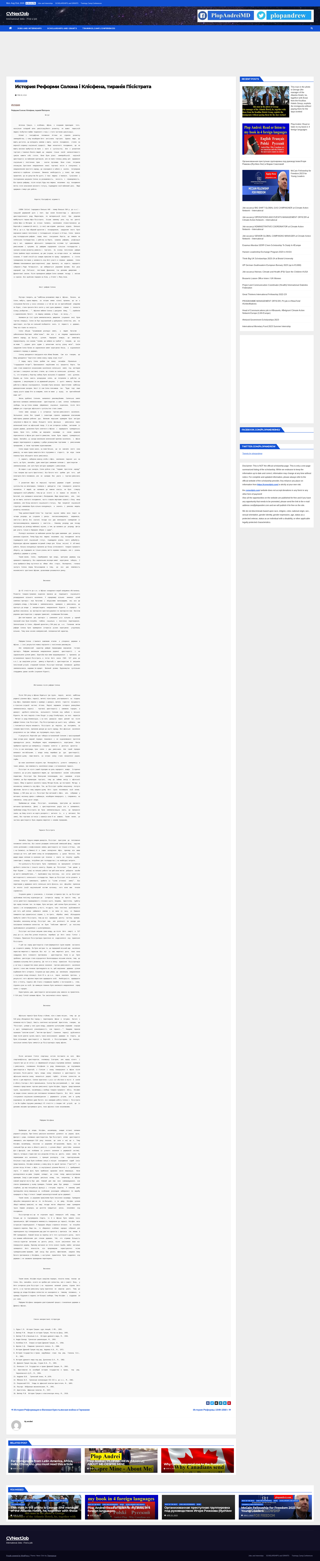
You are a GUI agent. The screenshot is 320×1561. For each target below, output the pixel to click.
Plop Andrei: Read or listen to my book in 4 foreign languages (119, 1509)
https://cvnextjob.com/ (268, 484)
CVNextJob (17, 13)
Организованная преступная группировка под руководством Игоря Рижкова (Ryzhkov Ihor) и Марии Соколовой (198, 1511)
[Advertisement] (160, 50)
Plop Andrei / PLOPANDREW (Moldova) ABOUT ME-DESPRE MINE (115, 1462)
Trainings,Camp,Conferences (91, 3)
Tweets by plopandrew (252, 453)
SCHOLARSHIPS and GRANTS (66, 3)
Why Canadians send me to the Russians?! (195, 1464)
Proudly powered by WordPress (18, 1556)
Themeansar (51, 1556)
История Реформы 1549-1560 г (211, 1409)
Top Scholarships (17, 1504)
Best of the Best (17, 1500)
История (15, 105)
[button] (312, 28)
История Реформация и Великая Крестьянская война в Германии (51, 1409)
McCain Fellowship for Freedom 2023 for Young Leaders (270, 1509)
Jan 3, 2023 (248, 1515)
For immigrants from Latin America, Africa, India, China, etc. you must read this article (42, 1462)
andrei (30, 1421)
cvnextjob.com (253, 490)
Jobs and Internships (45, 3)
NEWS (45, 1500)
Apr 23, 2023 (95, 1515)
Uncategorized (21, 81)
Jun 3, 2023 (18, 1515)
